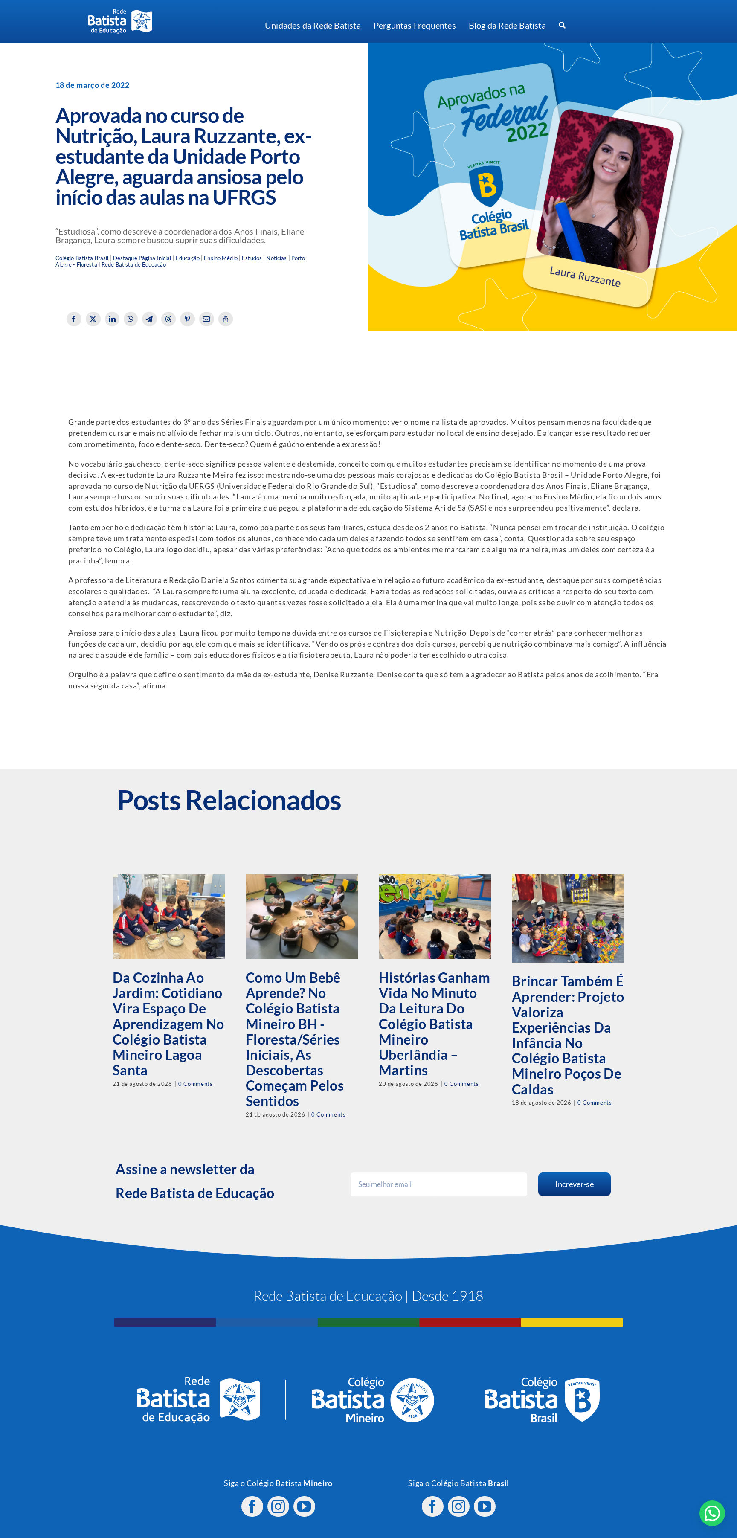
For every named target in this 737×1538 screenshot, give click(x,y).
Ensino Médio (221, 258)
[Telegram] (149, 319)
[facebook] (252, 1506)
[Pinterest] (187, 319)
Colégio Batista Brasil (82, 258)
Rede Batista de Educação (134, 264)
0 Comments (195, 1083)
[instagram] (278, 1506)
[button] (712, 1513)
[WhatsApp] (131, 319)
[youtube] (304, 1506)
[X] (93, 319)
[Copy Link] (225, 319)
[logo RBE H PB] (120, 12)
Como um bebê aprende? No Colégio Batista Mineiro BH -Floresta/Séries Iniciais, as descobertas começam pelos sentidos (295, 1039)
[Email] (206, 319)
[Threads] (168, 319)
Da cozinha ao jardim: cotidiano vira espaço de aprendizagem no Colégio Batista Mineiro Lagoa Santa (168, 1023)
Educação (188, 258)
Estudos (252, 258)
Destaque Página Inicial (142, 258)
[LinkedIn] (112, 319)
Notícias (276, 258)
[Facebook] (74, 319)
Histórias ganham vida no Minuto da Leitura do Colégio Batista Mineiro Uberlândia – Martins (434, 1023)
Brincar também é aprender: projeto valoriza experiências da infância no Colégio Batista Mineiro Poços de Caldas (568, 1034)
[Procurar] (562, 25)
